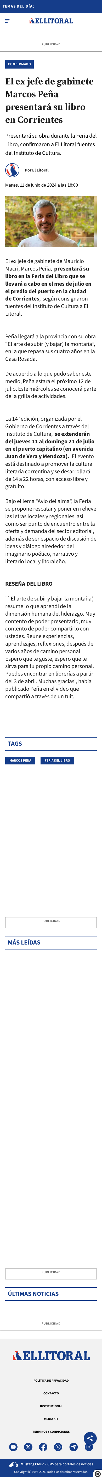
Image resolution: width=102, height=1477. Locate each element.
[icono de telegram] (73, 1447)
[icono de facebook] (43, 1447)
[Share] (90, 1439)
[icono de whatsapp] (58, 1447)
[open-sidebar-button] (7, 21)
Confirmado (19, 64)
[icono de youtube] (13, 1447)
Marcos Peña (20, 760)
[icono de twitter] (28, 1447)
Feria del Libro (57, 760)
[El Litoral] (51, 21)
